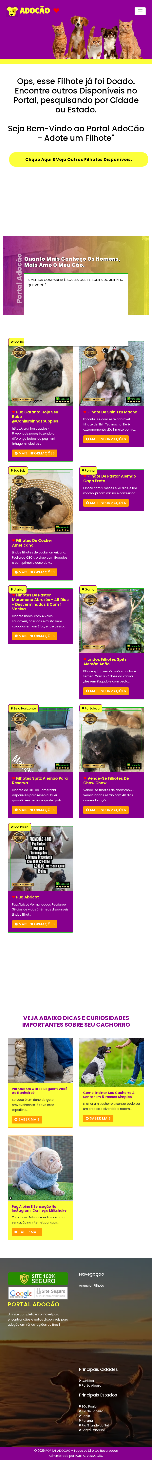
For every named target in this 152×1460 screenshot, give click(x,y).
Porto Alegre (91, 1385)
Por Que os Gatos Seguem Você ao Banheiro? (39, 1091)
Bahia (85, 1416)
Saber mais (29, 1119)
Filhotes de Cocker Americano (32, 543)
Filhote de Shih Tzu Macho (110, 412)
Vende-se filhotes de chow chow (106, 780)
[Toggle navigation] (140, 11)
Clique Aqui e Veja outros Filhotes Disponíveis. (78, 159)
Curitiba (87, 1381)
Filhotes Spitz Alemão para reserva (40, 780)
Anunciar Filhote (91, 1285)
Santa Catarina (93, 1430)
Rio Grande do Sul (95, 1425)
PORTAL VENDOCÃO (89, 1456)
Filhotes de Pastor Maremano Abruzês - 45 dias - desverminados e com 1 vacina (40, 602)
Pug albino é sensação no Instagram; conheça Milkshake (39, 1209)
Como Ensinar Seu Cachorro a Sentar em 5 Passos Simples (109, 1095)
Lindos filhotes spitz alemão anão (104, 661)
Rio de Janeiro (92, 1411)
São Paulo (89, 1406)
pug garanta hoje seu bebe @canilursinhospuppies (35, 417)
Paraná (87, 1420)
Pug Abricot (25, 897)
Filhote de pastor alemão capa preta (109, 478)
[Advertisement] (76, 208)
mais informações (36, 453)
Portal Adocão (34, 1304)
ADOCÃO (34, 10)
